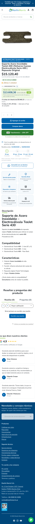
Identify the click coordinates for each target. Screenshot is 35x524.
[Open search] (3, 306)
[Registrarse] (30, 416)
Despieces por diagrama (9, 450)
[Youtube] (21, 520)
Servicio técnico (7, 448)
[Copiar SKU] (17, 86)
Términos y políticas (8, 478)
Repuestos (5, 430)
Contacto (4, 460)
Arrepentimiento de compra (11, 476)
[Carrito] (33, 10)
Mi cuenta (5, 469)
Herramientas (6, 432)
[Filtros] (7, 306)
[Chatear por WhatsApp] (30, 519)
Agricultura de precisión (9, 434)
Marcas (4, 439)
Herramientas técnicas (9, 453)
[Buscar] (31, 17)
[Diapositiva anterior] (2, 3)
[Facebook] (14, 520)
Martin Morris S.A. (20, 516)
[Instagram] (17, 520)
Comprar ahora (17, 126)
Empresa (4, 473)
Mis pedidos (6, 471)
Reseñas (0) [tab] (9, 300)
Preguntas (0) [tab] (26, 300)
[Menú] (2, 10)
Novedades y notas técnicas (11, 458)
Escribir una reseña (17, 316)
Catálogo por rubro (8, 427)
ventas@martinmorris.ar (10, 500)
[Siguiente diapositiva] (33, 3)
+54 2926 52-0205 (14, 497)
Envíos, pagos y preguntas (10, 455)
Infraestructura (6, 437)
